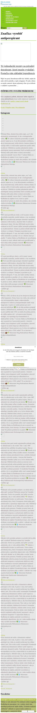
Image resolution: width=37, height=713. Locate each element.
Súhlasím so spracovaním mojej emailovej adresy (16, 359)
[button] (18, 347)
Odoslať (18, 364)
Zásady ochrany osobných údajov (18, 361)
